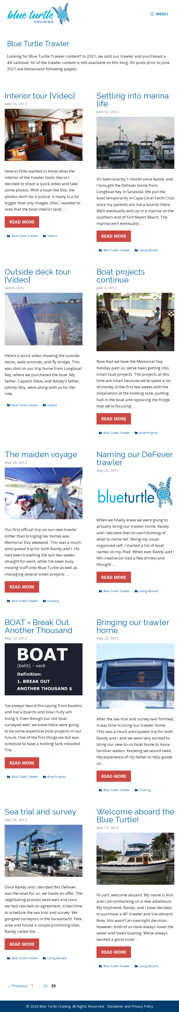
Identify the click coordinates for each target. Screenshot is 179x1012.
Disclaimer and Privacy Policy (130, 1006)
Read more (21, 222)
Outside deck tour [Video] (37, 275)
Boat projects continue (120, 275)
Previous (17, 985)
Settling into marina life (132, 99)
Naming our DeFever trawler (134, 458)
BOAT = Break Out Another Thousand (38, 626)
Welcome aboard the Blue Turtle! (135, 815)
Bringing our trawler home (132, 626)
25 (46, 985)
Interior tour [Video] (40, 95)
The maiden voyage (41, 454)
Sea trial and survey (40, 811)
